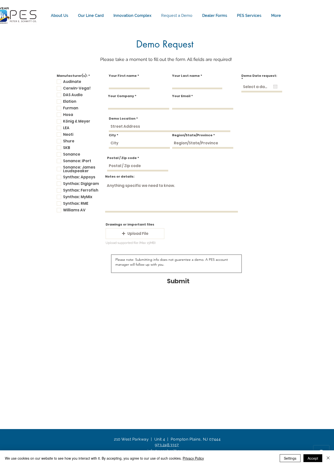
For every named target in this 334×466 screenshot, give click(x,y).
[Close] (328, 458)
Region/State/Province (192, 135)
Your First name (123, 75)
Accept (313, 458)
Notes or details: (119, 176)
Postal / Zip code (122, 157)
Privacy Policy (193, 458)
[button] (60, 16)
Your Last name (186, 75)
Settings (290, 458)
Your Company (121, 96)
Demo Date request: (259, 77)
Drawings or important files (130, 224)
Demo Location (122, 118)
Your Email (181, 96)
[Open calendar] (275, 87)
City (112, 135)
